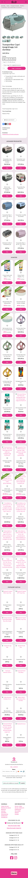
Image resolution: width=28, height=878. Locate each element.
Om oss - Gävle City (19, 807)
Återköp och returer (6, 807)
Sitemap (17, 812)
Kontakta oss (4, 817)
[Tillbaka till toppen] (23, 874)
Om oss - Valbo (18, 806)
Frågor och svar (5, 806)
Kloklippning (4, 815)
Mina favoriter (4, 814)
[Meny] (2, 2)
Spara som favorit (9, 119)
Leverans (3, 811)
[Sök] (5, 2)
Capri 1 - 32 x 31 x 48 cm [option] (9, 59)
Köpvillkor (3, 812)
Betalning (3, 809)
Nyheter (17, 814)
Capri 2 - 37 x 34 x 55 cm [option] (9, 62)
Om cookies (17, 811)
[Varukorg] (25, 2)
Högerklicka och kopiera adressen (10, 134)
